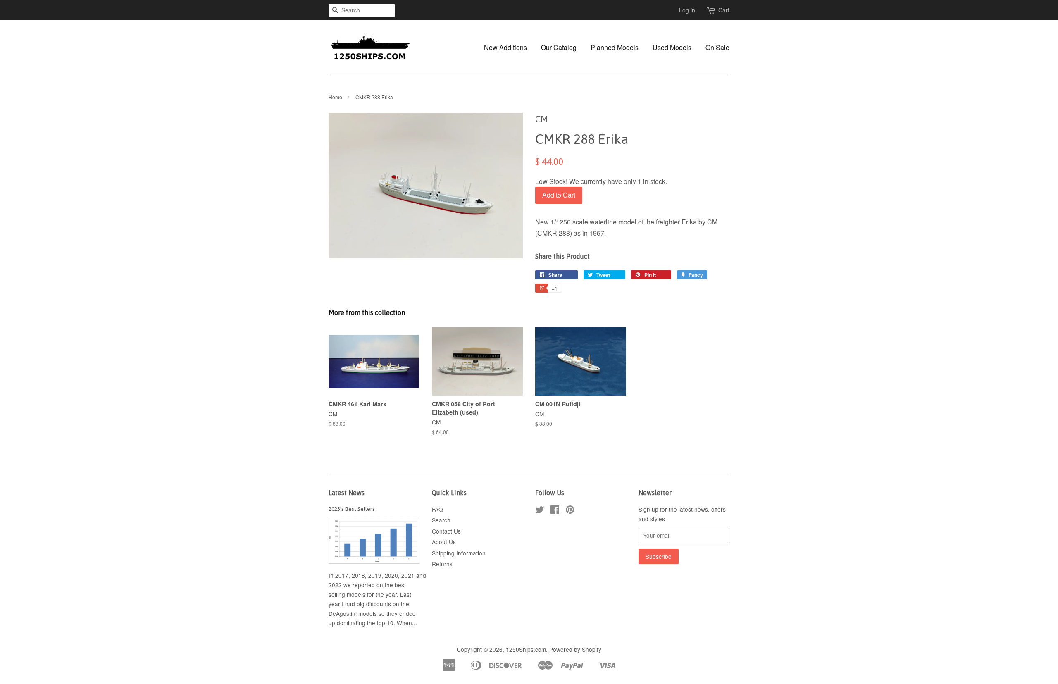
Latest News (347, 492)
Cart (723, 10)
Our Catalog (559, 47)
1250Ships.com (526, 649)
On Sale (717, 47)
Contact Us (446, 531)
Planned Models (615, 47)
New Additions (505, 47)
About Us (444, 542)
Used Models (672, 47)
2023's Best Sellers (352, 508)
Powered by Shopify (575, 649)
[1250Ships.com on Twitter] (539, 511)
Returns (442, 564)
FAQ (437, 509)
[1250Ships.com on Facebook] (555, 511)
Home (335, 96)
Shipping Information (459, 553)
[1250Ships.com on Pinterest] (569, 511)
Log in (687, 10)
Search (441, 520)
